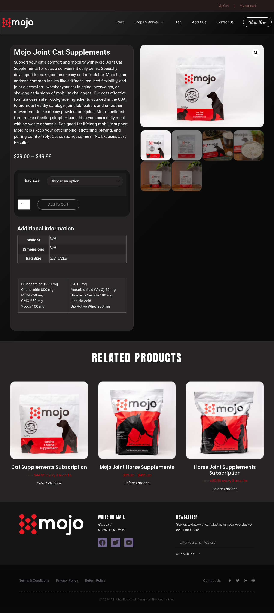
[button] (256, 53)
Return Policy (95, 580)
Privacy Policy (67, 580)
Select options (49, 483)
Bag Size (32, 180)
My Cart (223, 5)
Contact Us (225, 22)
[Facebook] (102, 542)
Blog (178, 22)
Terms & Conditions (34, 580)
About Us (199, 22)
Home (119, 22)
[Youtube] (128, 542)
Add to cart (58, 204)
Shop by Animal (146, 22)
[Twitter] (115, 542)
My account (248, 5)
